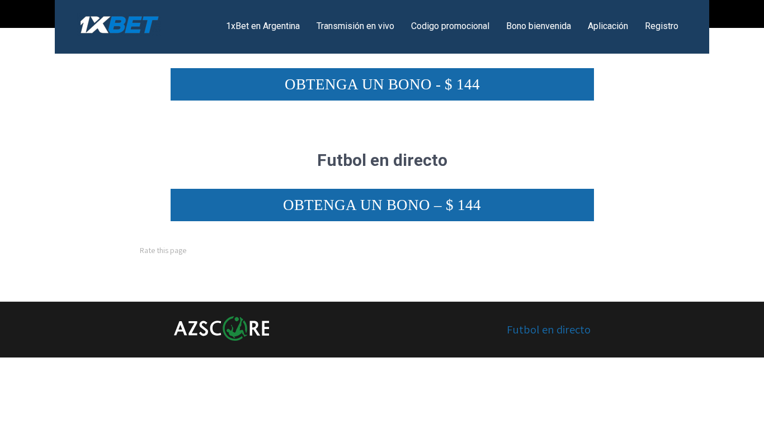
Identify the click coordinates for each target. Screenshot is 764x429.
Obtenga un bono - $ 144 (382, 84)
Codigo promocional (450, 26)
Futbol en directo (549, 329)
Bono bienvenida (538, 26)
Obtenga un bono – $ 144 (382, 205)
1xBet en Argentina (263, 26)
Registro (661, 26)
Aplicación (608, 26)
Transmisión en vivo (355, 26)
